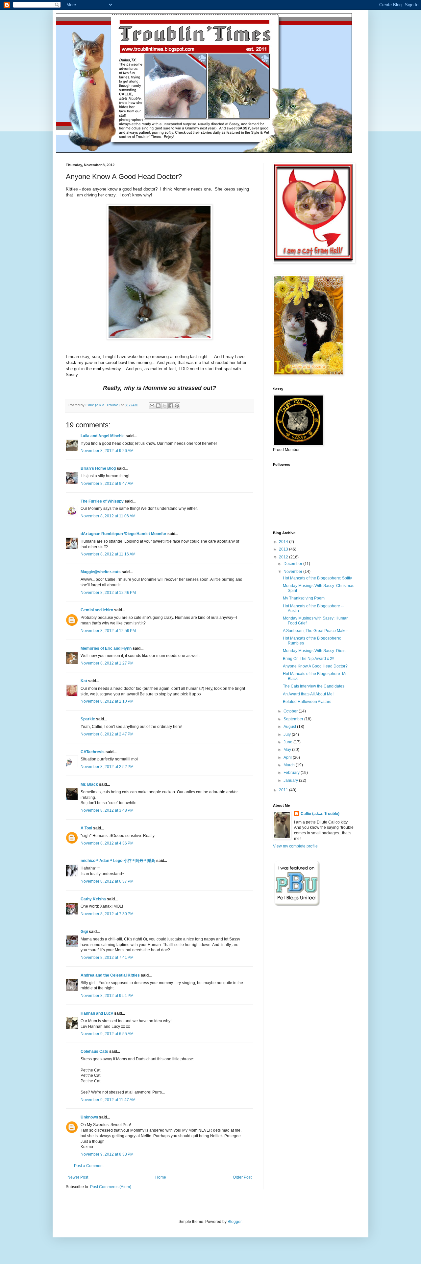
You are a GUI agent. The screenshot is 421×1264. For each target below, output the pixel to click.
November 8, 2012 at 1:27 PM (107, 663)
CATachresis (93, 752)
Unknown (89, 1117)
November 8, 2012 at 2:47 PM (107, 734)
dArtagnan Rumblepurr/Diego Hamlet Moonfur (123, 533)
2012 (284, 557)
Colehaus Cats (94, 1051)
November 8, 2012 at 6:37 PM (107, 881)
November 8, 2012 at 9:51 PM (107, 995)
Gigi (84, 931)
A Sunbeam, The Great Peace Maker (315, 630)
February (292, 772)
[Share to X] (164, 405)
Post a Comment (89, 1165)
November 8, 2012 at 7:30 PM (107, 914)
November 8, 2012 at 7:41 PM (107, 957)
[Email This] (152, 405)
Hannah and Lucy (97, 1013)
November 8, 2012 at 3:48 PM (107, 810)
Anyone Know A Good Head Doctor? (315, 666)
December (293, 563)
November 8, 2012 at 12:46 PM (108, 592)
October (291, 711)
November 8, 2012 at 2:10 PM (107, 701)
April (288, 757)
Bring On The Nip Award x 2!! (308, 658)
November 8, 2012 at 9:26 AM (107, 450)
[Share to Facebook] (170, 405)
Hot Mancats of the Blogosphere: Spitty (317, 578)
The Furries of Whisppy (102, 501)
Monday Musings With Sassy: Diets (314, 650)
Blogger (234, 1221)
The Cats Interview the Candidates (313, 686)
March (290, 765)
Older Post (242, 1177)
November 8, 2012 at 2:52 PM (107, 766)
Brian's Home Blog (98, 468)
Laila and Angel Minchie (103, 436)
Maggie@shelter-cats (101, 572)
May (288, 749)
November (293, 571)
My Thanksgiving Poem (304, 598)
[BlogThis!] (158, 405)
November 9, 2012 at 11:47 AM (108, 1099)
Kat (84, 681)
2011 (284, 790)
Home (160, 1177)
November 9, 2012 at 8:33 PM (107, 1154)
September (294, 719)
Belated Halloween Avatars (307, 701)
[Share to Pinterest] (177, 405)
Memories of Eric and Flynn (106, 648)
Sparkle (88, 719)
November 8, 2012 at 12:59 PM (108, 630)
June (288, 742)
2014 (284, 541)
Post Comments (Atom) (110, 1187)
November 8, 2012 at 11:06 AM (108, 516)
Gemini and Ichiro (97, 610)
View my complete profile (295, 846)
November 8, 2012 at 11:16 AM (108, 554)
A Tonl (86, 828)
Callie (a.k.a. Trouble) (320, 813)
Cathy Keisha (93, 899)
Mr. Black (89, 784)
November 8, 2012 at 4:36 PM (107, 843)
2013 (284, 549)
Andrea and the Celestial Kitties (110, 975)
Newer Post (77, 1177)
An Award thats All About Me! (308, 694)
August (290, 726)
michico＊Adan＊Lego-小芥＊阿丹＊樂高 (118, 860)
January (291, 780)
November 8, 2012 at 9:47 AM (107, 483)
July (288, 734)
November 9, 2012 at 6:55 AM (107, 1033)
